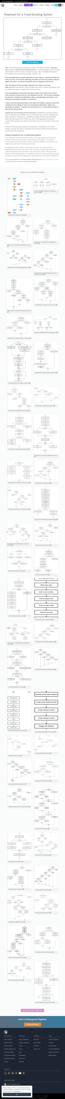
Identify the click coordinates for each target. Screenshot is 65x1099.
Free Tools (22, 1058)
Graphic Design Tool (9, 1049)
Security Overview (54, 1052)
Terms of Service (53, 1039)
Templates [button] (47, 5)
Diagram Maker (8, 1046)
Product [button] (15, 5)
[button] (21, 5)
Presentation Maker (9, 1055)
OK (17, 1094)
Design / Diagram (24, 1042)
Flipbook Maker (8, 1042)
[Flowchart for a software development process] (19, 313)
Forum (20, 1046)
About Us (36, 1039)
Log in (59, 5)
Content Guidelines (54, 1049)
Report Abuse (52, 1055)
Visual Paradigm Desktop (21, 1)
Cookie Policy (17, 1091)
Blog (20, 1052)
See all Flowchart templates (32, 1010)
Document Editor (9, 1052)
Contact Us (37, 1049)
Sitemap (21, 1061)
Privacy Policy (52, 1046)
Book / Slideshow (24, 1039)
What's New (37, 1042)
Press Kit (36, 1046)
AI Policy (51, 1042)
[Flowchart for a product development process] (19, 247)
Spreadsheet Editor (9, 1058)
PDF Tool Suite (8, 1039)
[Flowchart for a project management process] (46, 457)
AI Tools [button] (27, 5)
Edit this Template (32, 62)
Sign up (56, 5)
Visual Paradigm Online (50, 159)
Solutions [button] (41, 5)
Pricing (52, 5)
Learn (20, 1049)
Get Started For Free (32, 1024)
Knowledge (22, 1055)
